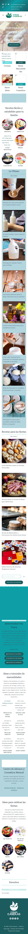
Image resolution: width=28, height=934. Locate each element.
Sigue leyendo (14, 649)
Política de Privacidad (17, 928)
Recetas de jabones (10, 788)
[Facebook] (3, 4)
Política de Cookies (14, 931)
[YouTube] (8, 4)
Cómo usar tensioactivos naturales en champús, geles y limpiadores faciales (13, 359)
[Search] (24, 576)
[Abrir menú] (3, 15)
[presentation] (14, 189)
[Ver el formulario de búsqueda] (25, 15)
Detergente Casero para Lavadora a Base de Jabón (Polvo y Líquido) (12, 422)
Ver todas (13, 436)
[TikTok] (3, 7)
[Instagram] (6, 4)
